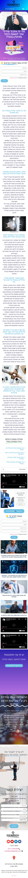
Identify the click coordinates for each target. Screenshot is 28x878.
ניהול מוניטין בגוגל (12, 60)
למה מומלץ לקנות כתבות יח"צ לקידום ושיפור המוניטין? (14, 596)
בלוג (8, 58)
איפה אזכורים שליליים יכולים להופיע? (14, 453)
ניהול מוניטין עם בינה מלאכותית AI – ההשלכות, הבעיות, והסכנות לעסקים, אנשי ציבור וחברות (14, 576)
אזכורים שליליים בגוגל (15, 58)
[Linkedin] (16, 841)
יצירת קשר (20, 504)
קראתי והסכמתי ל (18, 77)
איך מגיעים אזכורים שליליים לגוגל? (15, 448)
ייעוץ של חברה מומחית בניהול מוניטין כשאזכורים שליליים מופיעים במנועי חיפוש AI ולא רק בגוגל (14, 556)
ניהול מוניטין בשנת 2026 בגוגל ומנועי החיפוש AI (14, 615)
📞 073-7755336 (14, 849)
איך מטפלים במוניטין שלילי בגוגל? (15, 462)
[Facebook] (19, 841)
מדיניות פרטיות (14, 875)
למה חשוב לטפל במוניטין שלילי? (15, 458)
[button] (23, 9)
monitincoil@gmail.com (13, 851)
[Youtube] (12, 841)
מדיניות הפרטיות (13, 77)
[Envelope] (8, 841)
